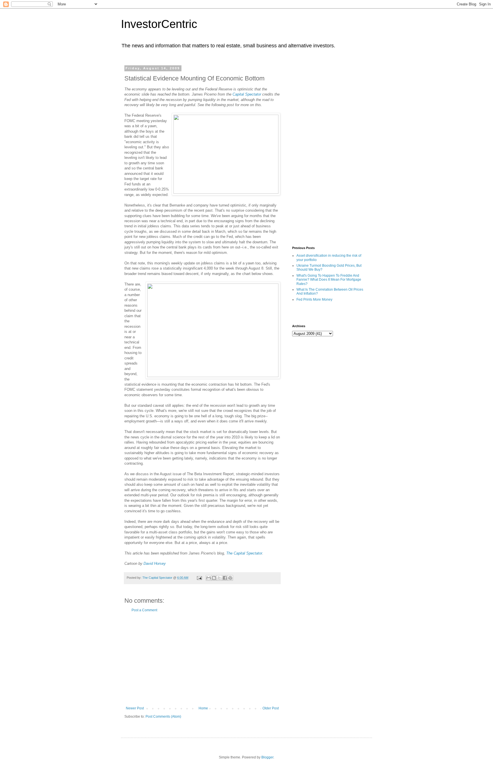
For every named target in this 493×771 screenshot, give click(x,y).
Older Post (270, 708)
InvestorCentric (159, 24)
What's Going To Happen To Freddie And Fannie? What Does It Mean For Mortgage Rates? (328, 280)
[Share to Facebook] (225, 578)
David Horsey (155, 563)
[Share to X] (219, 578)
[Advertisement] (202, 659)
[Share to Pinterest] (230, 578)
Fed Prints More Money (314, 299)
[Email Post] (199, 577)
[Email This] (208, 578)
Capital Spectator (247, 94)
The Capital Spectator (244, 553)
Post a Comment (144, 610)
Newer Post (135, 708)
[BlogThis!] (214, 578)
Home (203, 708)
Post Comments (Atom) (163, 717)
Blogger (267, 757)
